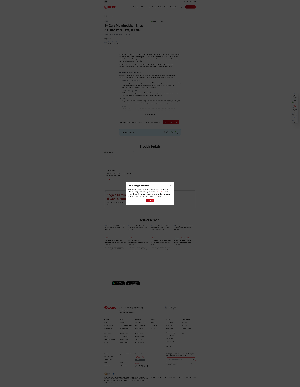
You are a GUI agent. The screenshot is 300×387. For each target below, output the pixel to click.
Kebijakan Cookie (160, 192)
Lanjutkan (150, 201)
